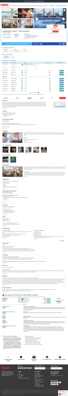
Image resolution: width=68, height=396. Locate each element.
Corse (25, 337)
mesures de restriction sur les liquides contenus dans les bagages (28, 277)
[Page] (18, 368)
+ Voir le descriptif (26, 38)
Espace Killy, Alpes (38, 338)
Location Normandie (7, 7)
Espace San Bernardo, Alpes (28, 339)
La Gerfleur (6, 338)
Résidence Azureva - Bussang (16, 346)
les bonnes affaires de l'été (39, 1)
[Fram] (4, 5)
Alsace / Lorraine (34, 337)
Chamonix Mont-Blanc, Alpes (28, 341)
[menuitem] (11, 5)
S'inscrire (48, 368)
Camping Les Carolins (8, 339)
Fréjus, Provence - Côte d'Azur (36, 343)
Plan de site (37, 382)
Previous (36, 19)
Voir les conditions (62, 240)
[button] (12, 137)
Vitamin (4, 338)
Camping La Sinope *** (16, 340)
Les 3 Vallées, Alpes (27, 340)
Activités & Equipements (29, 98)
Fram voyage (3, 7)
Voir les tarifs (55, 31)
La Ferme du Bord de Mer (17, 339)
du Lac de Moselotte (15, 345)
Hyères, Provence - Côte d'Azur (29, 344)
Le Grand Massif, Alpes (28, 338)
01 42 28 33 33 (58, 5)
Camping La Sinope (10, 340)
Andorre (38, 337)
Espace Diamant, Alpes (35, 339)
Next (63, 19)
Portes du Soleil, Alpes (33, 340)
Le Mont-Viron (15, 344)
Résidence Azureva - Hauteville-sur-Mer (15, 342)
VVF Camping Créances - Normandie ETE (10, 343)
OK (63, 368)
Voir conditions (41, 94)
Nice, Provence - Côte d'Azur (36, 342)
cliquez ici (22, 394)
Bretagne (40, 337)
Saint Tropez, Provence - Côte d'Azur (37, 344)
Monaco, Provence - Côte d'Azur (29, 342)
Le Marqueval (10, 338)
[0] (64, 5)
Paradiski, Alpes (33, 338)
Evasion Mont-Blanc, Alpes (36, 341)
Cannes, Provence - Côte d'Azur (29, 343)
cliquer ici (25, 304)
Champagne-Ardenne (29, 337)
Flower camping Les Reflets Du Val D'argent (8, 347)
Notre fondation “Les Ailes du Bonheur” (24, 378)
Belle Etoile (8, 342)
